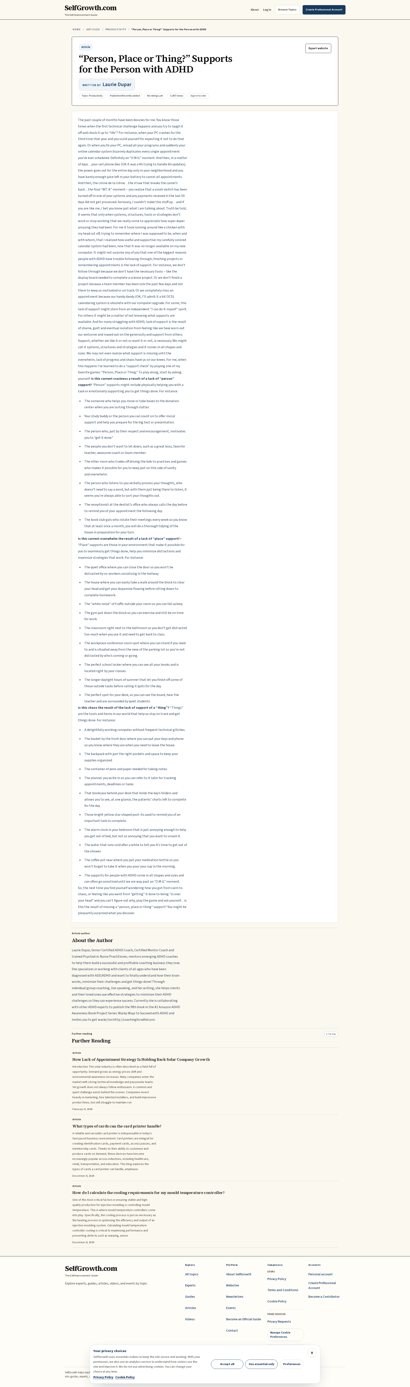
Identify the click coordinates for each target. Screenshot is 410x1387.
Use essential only (261, 1364)
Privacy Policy (276, 1279)
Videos (190, 1319)
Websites (232, 1285)
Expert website (318, 48)
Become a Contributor (324, 1297)
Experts (190, 1285)
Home (77, 29)
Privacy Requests (279, 1321)
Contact (232, 1330)
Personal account (320, 1274)
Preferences (291, 1364)
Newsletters (234, 1297)
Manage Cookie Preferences (280, 1335)
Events (231, 1308)
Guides (190, 1297)
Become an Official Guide (243, 1319)
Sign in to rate (198, 96)
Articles (93, 29)
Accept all (227, 1364)
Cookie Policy (276, 1301)
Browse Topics (287, 10)
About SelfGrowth (238, 1274)
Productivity (115, 29)
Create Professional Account (322, 1285)
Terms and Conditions (282, 1290)
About (255, 10)
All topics (191, 1274)
